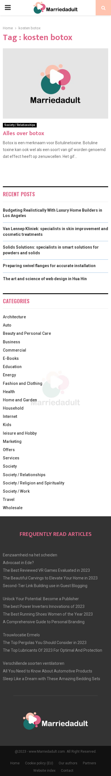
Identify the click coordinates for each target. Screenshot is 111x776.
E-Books (11, 358)
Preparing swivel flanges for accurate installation (49, 265)
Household (13, 408)
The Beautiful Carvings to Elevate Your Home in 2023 (50, 578)
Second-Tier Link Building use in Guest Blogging (45, 585)
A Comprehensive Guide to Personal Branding (44, 622)
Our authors (68, 763)
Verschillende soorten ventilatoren (33, 663)
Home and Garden (20, 400)
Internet (10, 416)
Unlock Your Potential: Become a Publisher (41, 599)
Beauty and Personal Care (27, 333)
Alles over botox (23, 133)
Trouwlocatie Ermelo (21, 635)
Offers (9, 449)
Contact (67, 771)
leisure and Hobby (20, 433)
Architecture (14, 317)
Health (9, 391)
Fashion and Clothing (22, 383)
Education (12, 366)
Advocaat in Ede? (18, 562)
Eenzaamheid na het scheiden (30, 555)
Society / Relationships (19, 125)
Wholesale (12, 507)
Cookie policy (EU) (39, 763)
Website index (44, 771)
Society (10, 466)
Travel (9, 499)
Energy (9, 375)
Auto (7, 325)
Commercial (14, 350)
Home (15, 763)
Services (11, 458)
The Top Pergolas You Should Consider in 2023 (45, 642)
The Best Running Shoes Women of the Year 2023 (48, 614)
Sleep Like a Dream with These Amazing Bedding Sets (51, 678)
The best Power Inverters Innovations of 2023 (44, 606)
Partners (89, 763)
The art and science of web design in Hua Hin (45, 278)
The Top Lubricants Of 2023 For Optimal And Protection (52, 650)
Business (11, 342)
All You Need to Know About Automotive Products (47, 671)
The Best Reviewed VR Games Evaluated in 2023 (46, 570)
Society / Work (16, 491)
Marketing (12, 441)
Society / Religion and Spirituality (33, 483)
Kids (7, 424)
